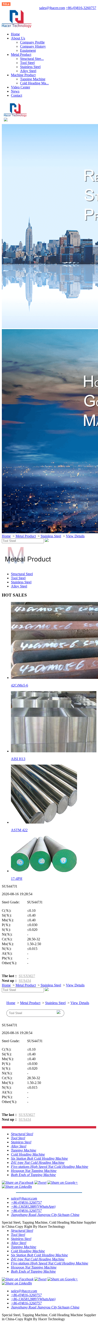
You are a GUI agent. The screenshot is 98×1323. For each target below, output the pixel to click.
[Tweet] (40, 1182)
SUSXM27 (27, 976)
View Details (75, 536)
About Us (18, 38)
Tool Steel (27, 63)
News (15, 91)
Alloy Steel (28, 71)
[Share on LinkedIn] (17, 1186)
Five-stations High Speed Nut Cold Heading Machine (49, 1167)
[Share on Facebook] (18, 1182)
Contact (16, 95)
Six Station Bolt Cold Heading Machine (39, 1158)
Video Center (20, 87)
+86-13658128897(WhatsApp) (33, 1206)
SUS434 (25, 981)
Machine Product (23, 75)
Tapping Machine (32, 79)
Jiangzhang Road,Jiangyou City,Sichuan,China (45, 1215)
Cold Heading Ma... (34, 83)
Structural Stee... (32, 59)
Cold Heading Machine (28, 1154)
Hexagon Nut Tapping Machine (34, 1171)
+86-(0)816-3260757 (81, 8)
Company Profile (32, 42)
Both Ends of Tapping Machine (33, 1175)
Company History (33, 46)
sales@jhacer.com (52, 8)
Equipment (28, 50)
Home (15, 34)
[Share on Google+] (62, 1182)
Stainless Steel (30, 67)
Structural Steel (22, 574)
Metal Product (21, 54)
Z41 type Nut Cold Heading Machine (37, 1162)
